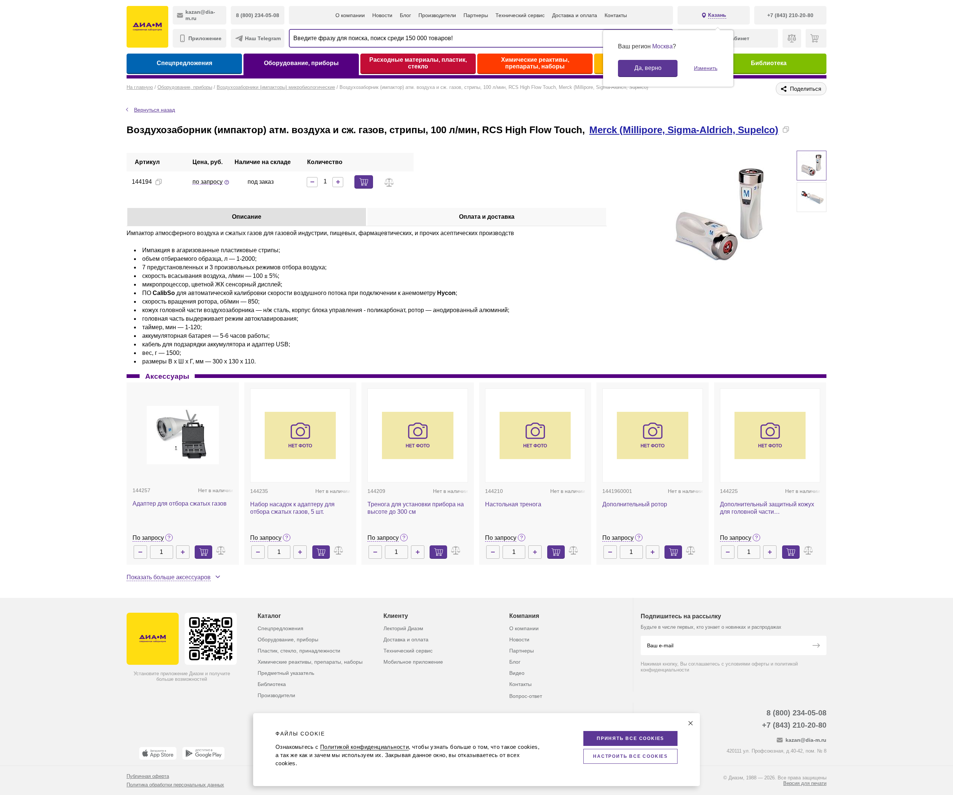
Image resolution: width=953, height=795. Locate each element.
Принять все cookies (630, 738)
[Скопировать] (785, 129)
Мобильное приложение (413, 662)
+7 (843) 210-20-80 (794, 725)
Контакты (616, 15)
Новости (382, 15)
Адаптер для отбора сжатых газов (180, 503)
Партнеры (475, 15)
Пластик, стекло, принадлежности (299, 651)
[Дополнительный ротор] (652, 435)
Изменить (705, 68)
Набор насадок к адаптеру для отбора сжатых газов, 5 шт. (292, 508)
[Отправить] (816, 646)
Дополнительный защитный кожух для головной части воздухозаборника (767, 508)
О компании (350, 15)
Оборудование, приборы (301, 63)
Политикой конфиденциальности (364, 747)
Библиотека (769, 63)
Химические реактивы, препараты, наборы (535, 63)
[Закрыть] (690, 723)
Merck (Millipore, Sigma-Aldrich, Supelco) (683, 129)
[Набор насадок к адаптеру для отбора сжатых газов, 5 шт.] (300, 435)
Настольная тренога (513, 504)
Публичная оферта (148, 776)
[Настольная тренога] (535, 435)
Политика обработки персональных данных (175, 785)
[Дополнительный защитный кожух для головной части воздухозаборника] (770, 435)
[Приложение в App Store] (157, 753)
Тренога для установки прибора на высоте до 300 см (415, 508)
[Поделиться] (797, 129)
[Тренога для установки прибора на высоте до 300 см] (417, 435)
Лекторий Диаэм (403, 628)
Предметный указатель (286, 673)
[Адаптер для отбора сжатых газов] (183, 435)
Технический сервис (520, 15)
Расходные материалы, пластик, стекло (418, 63)
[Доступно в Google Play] (203, 753)
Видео (517, 673)
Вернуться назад (154, 110)
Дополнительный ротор (634, 504)
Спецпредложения (184, 63)
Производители (437, 15)
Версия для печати (804, 783)
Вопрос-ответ (525, 696)
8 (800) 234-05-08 (796, 713)
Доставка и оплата (574, 15)
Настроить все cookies (630, 756)
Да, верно (648, 68)
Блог (405, 15)
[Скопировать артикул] (158, 182)
